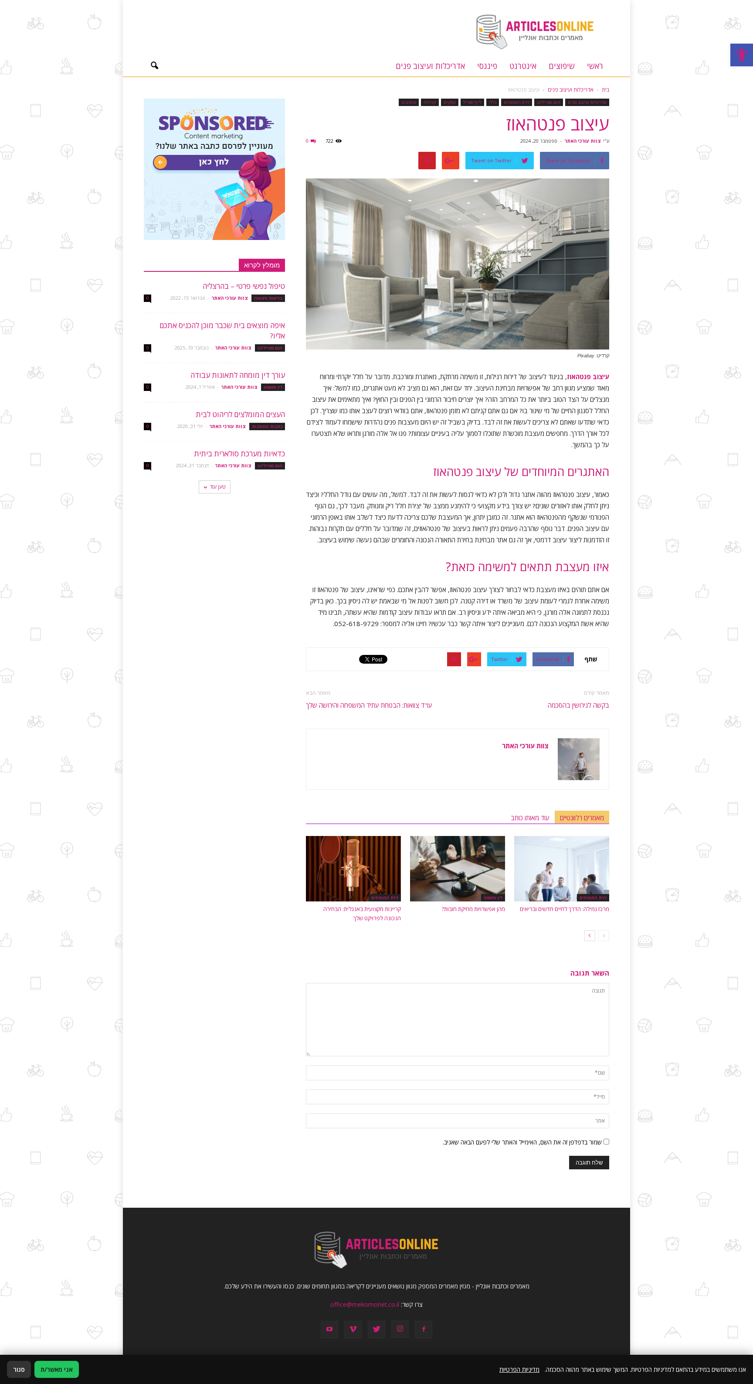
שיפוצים (562, 66)
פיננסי (487, 66)
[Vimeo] (353, 1329)
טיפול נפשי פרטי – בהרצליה (244, 286)
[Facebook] (423, 1329)
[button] (741, 55)
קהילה (430, 102)
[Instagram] (400, 1329)
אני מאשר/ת (57, 1369)
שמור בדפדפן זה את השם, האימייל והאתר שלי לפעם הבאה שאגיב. (522, 1142)
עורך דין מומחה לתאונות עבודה (237, 375)
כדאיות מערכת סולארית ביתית (239, 454)
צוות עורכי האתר (582, 140)
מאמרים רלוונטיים (582, 817)
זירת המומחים (516, 102)
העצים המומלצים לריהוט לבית (240, 414)
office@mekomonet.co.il (364, 1304)
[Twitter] (376, 1329)
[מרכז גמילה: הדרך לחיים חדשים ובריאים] (561, 868)
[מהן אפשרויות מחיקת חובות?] (457, 868)
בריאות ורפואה (268, 298)
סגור (19, 1369)
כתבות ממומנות (267, 426)
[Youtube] (329, 1329)
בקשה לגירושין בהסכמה (578, 705)
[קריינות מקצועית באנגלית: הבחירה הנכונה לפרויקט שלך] (353, 868)
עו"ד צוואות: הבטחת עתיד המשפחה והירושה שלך (369, 705)
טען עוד (218, 486)
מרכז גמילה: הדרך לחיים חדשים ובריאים (564, 909)
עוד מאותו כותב (530, 817)
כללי (492, 102)
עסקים (450, 102)
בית (605, 89)
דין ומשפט (493, 897)
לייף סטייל (472, 102)
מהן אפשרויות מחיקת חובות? (473, 909)
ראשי (595, 66)
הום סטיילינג (548, 102)
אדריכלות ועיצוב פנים (430, 66)
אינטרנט (522, 66)
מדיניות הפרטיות (519, 1369)
